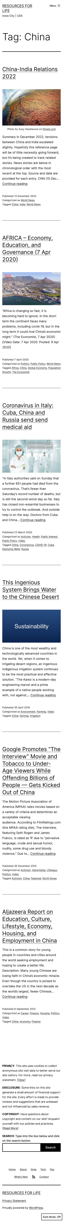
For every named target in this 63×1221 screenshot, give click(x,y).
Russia (25, 548)
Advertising (38, 870)
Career (24, 1013)
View (21, 1080)
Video (21, 540)
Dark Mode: (49, 1216)
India (22, 204)
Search (50, 1147)
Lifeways (52, 870)
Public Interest (49, 536)
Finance (34, 1013)
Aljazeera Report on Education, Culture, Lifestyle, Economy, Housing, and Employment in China (29, 926)
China (15, 204)
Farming (41, 711)
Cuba (51, 544)
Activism (26, 536)
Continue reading (14, 184)
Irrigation (35, 715)
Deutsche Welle (11, 548)
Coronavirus (27, 544)
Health (36, 536)
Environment (28, 711)
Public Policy (38, 363)
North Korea (50, 878)
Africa (15, 367)
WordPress (36, 1207)
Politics (25, 363)
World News (28, 200)
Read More (10, 1128)
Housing (45, 1013)
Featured (36, 878)
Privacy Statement (14, 1200)
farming (24, 715)
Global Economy (37, 367)
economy (25, 1021)
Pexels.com (49, 129)
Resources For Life (21, 1193)
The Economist (21, 371)
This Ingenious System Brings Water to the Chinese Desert (30, 589)
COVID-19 (40, 544)
